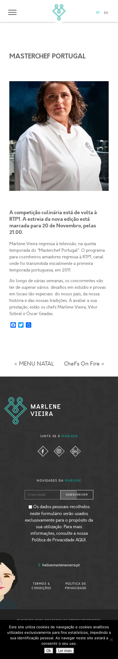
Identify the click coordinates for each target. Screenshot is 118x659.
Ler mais (65, 651)
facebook (43, 451)
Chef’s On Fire (82, 363)
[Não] (111, 639)
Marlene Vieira (59, 12)
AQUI (80, 540)
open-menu (12, 12)
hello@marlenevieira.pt (61, 565)
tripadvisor (75, 451)
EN (106, 13)
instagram (59, 451)
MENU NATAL (36, 363)
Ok (48, 651)
